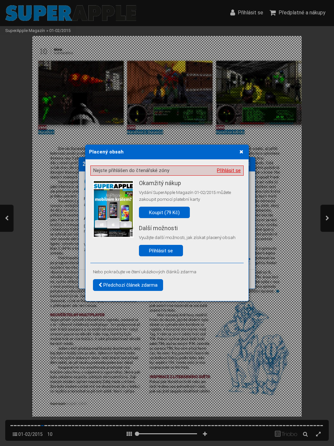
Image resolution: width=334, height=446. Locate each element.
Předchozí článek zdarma (130, 285)
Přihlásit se (229, 170)
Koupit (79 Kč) (164, 212)
